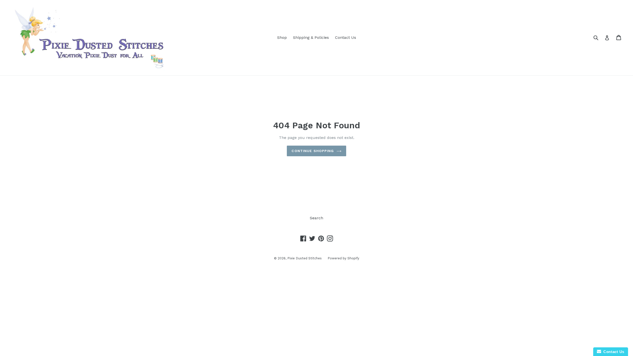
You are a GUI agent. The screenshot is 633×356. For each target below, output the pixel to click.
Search (316, 218)
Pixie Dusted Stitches (305, 258)
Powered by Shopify (343, 258)
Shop (282, 37)
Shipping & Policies (311, 37)
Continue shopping (313, 151)
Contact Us (345, 37)
